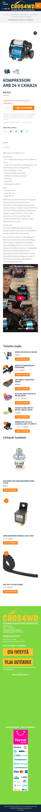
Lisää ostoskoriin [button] (22, 359)
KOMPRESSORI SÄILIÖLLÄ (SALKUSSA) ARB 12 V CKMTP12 (26, 423)
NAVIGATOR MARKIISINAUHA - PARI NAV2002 (25, 367)
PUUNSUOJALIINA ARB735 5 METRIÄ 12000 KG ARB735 (24, 409)
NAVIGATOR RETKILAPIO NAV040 (26, 352)
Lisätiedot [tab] (6, 147)
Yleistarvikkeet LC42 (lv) (16, 116)
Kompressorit (12, 114)
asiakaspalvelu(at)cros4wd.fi (12, 630)
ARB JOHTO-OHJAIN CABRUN (13, 585)
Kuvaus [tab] (5, 143)
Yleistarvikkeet (21, 114)
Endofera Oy (27, 808)
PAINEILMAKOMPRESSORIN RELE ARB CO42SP (18, 536)
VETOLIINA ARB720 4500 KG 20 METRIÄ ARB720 (25, 395)
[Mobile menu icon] (38, 6)
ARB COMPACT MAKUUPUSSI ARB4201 (24, 381)
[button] (35, 33)
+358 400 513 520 (8, 632)
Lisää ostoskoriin (23, 108)
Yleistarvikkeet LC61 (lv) (16, 117)
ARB (30, 122)
